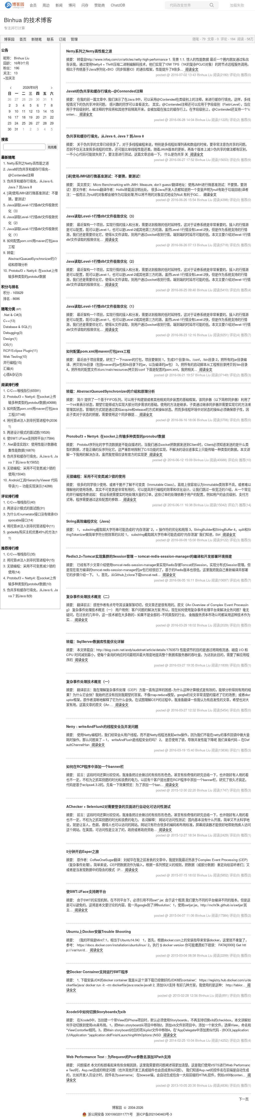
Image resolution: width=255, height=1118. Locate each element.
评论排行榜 (10, 496)
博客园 (9, 39)
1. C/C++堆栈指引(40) (19, 502)
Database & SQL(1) (17, 326)
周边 (46, 4)
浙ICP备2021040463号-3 (154, 1114)
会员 (33, 4)
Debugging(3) (12, 332)
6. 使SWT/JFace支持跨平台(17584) (29, 438)
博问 (71, 4)
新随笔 (36, 39)
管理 (74, 39)
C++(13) (9, 320)
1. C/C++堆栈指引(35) (19, 554)
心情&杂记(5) (12, 374)
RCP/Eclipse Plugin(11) (20, 350)
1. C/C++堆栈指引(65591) (22, 390)
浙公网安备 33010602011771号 (110, 1114)
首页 (22, 39)
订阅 (62, 39)
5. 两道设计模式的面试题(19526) (26, 432)
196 (16, 68)
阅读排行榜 (10, 384)
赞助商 (99, 4)
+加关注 (9, 78)
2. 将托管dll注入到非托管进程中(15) (29, 560)
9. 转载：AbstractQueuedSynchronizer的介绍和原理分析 (30, 258)
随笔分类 (8, 308)
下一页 (244, 1099)
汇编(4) (8, 368)
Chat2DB (118, 4)
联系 (50, 39)
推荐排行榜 (10, 547)
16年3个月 (21, 63)
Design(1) (10, 338)
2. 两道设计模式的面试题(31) (24, 508)
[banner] (12, 5)
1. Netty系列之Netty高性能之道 (26, 163)
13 (15, 73)
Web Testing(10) (15, 356)
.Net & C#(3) (12, 314)
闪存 (84, 4)
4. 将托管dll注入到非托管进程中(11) (29, 526)
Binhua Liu (21, 58)
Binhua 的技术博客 (28, 20)
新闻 (59, 4)
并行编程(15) (12, 362)
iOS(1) (7, 344)
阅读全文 (191, 69)
